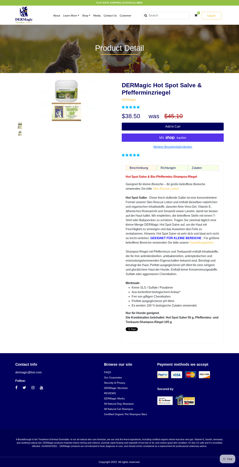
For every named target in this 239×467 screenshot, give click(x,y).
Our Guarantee (113, 377)
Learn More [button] (70, 15)
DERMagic (129, 99)
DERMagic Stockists (116, 387)
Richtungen (168, 167)
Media (97, 15)
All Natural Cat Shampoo (118, 408)
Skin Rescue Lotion (166, 188)
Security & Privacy (114, 382)
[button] (131, 107)
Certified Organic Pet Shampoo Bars (125, 414)
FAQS (107, 372)
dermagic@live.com (28, 372)
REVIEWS (110, 393)
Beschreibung (139, 167)
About (56, 15)
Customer (125, 15)
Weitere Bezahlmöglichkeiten (172, 146)
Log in (211, 15)
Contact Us (110, 15)
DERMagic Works (114, 398)
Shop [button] (85, 15)
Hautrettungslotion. (201, 242)
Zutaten (197, 167)
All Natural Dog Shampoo (119, 403)
